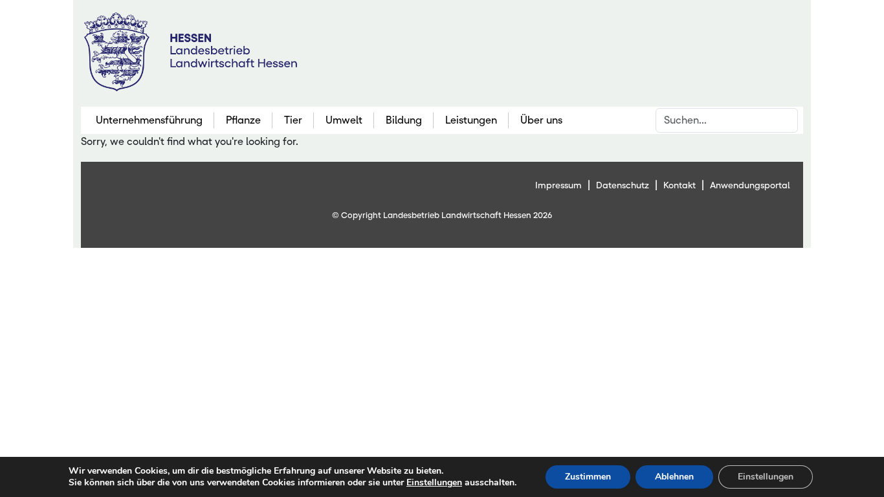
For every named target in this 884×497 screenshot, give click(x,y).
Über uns (541, 120)
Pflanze (243, 120)
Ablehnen (674, 476)
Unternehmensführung (149, 120)
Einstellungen (434, 483)
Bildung (404, 120)
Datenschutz (622, 185)
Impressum (558, 185)
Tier (293, 120)
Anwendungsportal (750, 185)
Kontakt (679, 185)
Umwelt (344, 120)
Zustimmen (588, 476)
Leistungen (471, 120)
